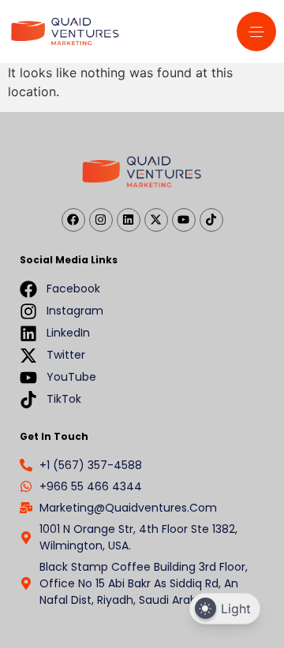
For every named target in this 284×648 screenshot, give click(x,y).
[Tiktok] (211, 220)
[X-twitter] (156, 220)
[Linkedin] (128, 220)
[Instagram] (101, 220)
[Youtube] (184, 220)
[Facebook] (73, 220)
